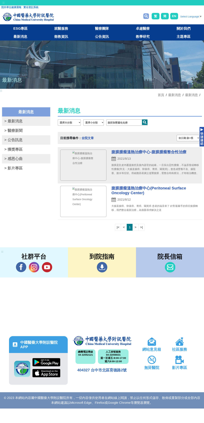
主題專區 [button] (184, 36)
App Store (46, 374)
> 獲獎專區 (13, 149)
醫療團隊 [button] (102, 28)
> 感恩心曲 (13, 159)
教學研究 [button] (143, 36)
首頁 (161, 95)
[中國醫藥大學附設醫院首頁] (28, 17)
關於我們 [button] (184, 28)
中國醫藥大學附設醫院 (102, 341)
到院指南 (102, 267)
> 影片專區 (13, 168)
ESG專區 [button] (20, 28)
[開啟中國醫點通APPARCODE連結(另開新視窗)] (22, 369)
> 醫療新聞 (13, 130)
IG (34, 267)
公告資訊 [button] (102, 36)
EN (174, 16)
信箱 (170, 267)
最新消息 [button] (20, 36)
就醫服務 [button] (61, 28)
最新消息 (191, 95)
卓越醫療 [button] (143, 28)
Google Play (46, 363)
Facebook (21, 267)
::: (3, 2)
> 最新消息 (13, 121)
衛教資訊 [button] (61, 36)
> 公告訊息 (13, 140)
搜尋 (146, 16)
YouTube (47, 267)
